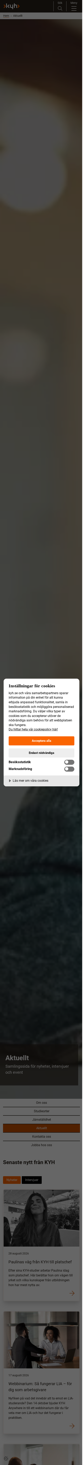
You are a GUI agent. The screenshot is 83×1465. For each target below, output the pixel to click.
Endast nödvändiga (41, 753)
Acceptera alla (41, 741)
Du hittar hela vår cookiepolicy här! (33, 729)
